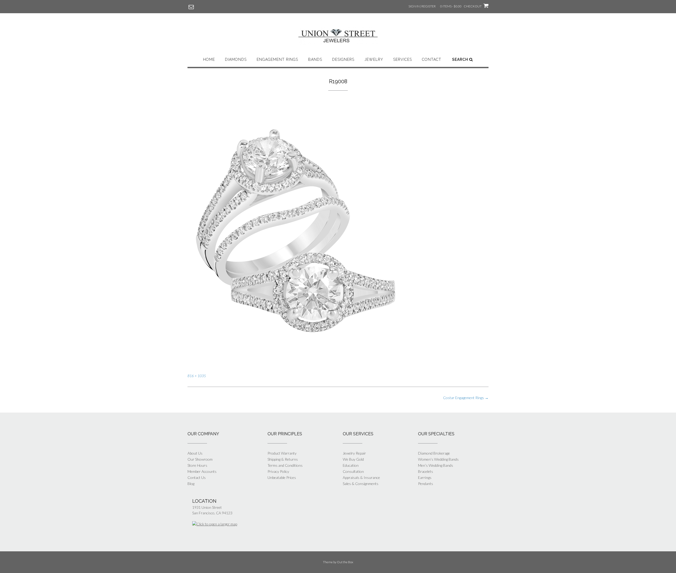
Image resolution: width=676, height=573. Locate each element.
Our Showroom (200, 459)
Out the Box (345, 562)
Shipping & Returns (282, 459)
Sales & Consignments (360, 483)
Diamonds (236, 59)
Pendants (425, 483)
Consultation (353, 471)
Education (351, 465)
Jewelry (373, 59)
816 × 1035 (196, 376)
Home (209, 59)
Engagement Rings (277, 59)
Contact (431, 59)
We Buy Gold (353, 459)
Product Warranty (282, 453)
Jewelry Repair (354, 453)
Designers (343, 59)
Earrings (424, 477)
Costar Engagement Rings (466, 397)
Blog (190, 483)
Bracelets (425, 471)
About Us (195, 453)
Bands (315, 59)
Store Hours (197, 465)
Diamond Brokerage (434, 453)
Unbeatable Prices (281, 477)
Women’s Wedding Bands (438, 459)
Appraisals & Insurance (361, 477)
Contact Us (196, 477)
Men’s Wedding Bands (435, 465)
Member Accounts (202, 471)
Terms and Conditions (285, 465)
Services (402, 59)
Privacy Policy (278, 471)
